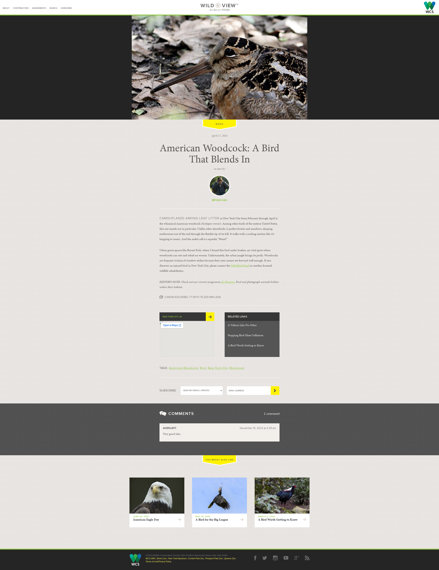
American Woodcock (183, 368)
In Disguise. (228, 282)
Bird (203, 368)
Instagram (275, 558)
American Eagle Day (146, 519)
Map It (210, 316)
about (6, 8)
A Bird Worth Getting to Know (246, 345)
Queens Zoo (230, 558)
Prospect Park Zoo (214, 558)
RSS (307, 558)
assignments (39, 8)
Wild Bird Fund (240, 265)
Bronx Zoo (162, 558)
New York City (218, 368)
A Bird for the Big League (211, 519)
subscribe (66, 8)
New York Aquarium (177, 558)
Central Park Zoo (196, 558)
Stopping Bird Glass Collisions (245, 335)
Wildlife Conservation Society (430, 7)
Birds (219, 124)
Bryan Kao (219, 200)
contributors (21, 8)
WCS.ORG (151, 558)
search (53, 8)
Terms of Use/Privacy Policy (158, 561)
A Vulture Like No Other (242, 325)
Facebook (255, 558)
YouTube (286, 558)
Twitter (264, 558)
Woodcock (236, 368)
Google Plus (296, 558)
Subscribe (275, 390)
